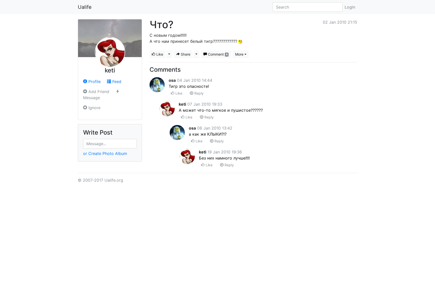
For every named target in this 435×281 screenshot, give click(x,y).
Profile (94, 81)
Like (159, 54)
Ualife (85, 7)
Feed (116, 81)
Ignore (93, 107)
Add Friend (98, 91)
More (239, 54)
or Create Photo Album (105, 153)
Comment (217, 54)
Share (185, 54)
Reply (198, 93)
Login (350, 7)
